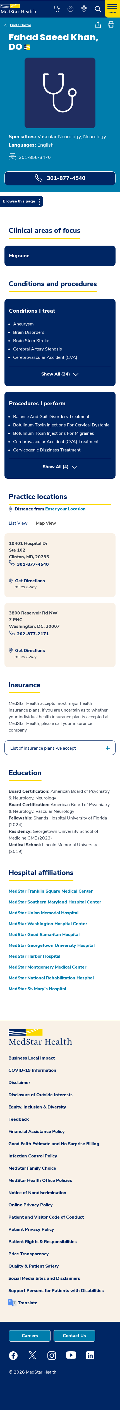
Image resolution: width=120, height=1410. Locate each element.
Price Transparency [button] (28, 1254)
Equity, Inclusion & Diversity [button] (37, 1107)
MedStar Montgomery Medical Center (47, 967)
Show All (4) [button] (77, 466)
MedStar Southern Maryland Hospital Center (55, 902)
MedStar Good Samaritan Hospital (44, 935)
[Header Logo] (21, 6)
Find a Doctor (20, 25)
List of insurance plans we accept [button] (43, 748)
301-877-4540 (65, 178)
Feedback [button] (18, 1119)
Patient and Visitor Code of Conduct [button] (46, 1217)
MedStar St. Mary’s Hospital (37, 989)
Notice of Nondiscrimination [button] (37, 1193)
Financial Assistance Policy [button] (36, 1132)
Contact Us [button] (74, 1336)
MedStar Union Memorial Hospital (43, 913)
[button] (57, 9)
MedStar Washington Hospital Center (48, 924)
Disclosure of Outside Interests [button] (40, 1095)
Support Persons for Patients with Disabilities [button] (56, 1291)
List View (18, 523)
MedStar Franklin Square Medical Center (51, 891)
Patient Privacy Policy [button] (31, 1229)
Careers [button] (30, 1336)
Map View (46, 523)
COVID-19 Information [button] (32, 1070)
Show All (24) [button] (55, 374)
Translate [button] (27, 1303)
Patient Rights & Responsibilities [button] (42, 1242)
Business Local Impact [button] (31, 1058)
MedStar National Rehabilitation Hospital (51, 978)
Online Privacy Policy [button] (30, 1205)
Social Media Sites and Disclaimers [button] (44, 1278)
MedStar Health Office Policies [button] (40, 1180)
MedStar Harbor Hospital (34, 956)
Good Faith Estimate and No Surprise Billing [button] (53, 1144)
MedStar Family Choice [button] (32, 1168)
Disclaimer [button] (19, 1083)
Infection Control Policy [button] (32, 1156)
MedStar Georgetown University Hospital (52, 945)
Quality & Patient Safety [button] (33, 1266)
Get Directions (29, 581)
